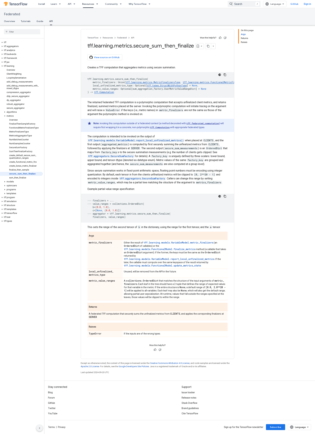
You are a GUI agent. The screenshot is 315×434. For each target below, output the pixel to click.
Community (111, 3)
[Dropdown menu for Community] (122, 4)
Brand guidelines (190, 408)
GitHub (294, 3)
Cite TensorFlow (190, 413)
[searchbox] (22, 31)
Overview (9, 21)
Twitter (52, 408)
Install (41, 3)
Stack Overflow (189, 403)
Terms (51, 427)
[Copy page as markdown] (208, 46)
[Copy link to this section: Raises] (99, 327)
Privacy (61, 427)
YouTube (52, 413)
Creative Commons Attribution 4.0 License (169, 363)
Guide (39, 21)
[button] (21, 42)
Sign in (307, 4)
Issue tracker (188, 392)
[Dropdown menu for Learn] (61, 4)
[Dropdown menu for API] (75, 4)
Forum (51, 397)
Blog (50, 392)
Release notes (189, 397)
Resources (88, 3)
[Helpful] (220, 37)
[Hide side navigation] (39, 428)
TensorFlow (92, 37)
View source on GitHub (107, 57)
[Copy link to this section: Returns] (100, 307)
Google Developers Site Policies (134, 366)
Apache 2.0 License (90, 366)
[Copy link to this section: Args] (97, 236)
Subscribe (275, 427)
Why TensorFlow (138, 3)
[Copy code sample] (225, 74)
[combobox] (244, 4)
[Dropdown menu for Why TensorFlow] (150, 4)
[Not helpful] (225, 37)
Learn (54, 3)
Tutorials (26, 21)
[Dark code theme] (219, 74)
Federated (12, 14)
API (69, 3)
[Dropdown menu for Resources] (98, 4)
